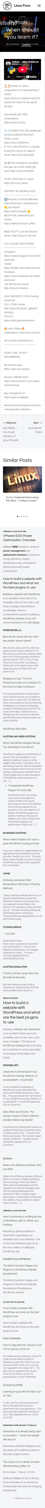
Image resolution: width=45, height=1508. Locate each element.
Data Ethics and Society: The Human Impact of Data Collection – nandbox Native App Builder (22, 1115)
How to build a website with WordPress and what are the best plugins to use (22, 583)
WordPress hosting (13, 1045)
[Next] (38, 490)
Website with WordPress (27, 1029)
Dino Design (11, 1472)
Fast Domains (12, 1338)
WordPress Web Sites (14, 728)
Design (7, 1158)
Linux (23, 17)
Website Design (10, 998)
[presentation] (22, 479)
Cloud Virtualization (13, 1302)
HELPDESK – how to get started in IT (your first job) (10, 432)
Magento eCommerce (17, 1259)
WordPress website (13, 618)
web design (33, 622)
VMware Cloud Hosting (14, 1211)
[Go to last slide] (6, 490)
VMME (6, 873)
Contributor (14, 44)
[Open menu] (39, 5)
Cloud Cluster (13, 1385)
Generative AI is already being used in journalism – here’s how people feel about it (22, 1435)
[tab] (17, 516)
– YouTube (9, 933)
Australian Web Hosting (19, 736)
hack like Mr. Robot (35, 428)
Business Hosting (14, 833)
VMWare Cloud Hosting (14, 531)
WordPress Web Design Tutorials (20, 1425)
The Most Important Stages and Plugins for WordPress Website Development (20, 1269)
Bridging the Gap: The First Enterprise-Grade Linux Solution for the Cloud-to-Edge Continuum (22, 682)
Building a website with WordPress (21, 594)
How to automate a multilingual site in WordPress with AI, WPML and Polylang (22, 1220)
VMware (10, 546)
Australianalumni (15, 967)
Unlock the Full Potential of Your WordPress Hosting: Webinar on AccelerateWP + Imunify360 (20, 1075)
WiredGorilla (12, 630)
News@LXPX (10, 1065)
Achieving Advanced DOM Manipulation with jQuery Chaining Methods (21, 884)
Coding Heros (12, 927)
